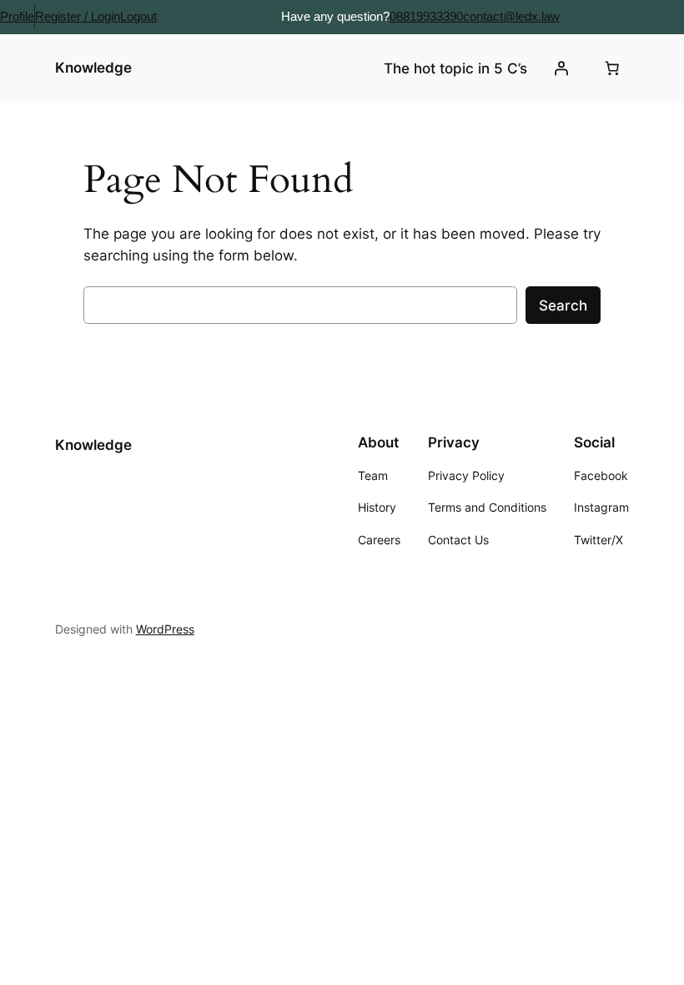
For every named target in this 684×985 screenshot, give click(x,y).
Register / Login (77, 16)
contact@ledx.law (511, 16)
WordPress (165, 629)
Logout (138, 16)
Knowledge (93, 67)
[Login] (560, 68)
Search (563, 305)
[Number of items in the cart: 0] (611, 68)
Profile (17, 16)
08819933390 (426, 16)
